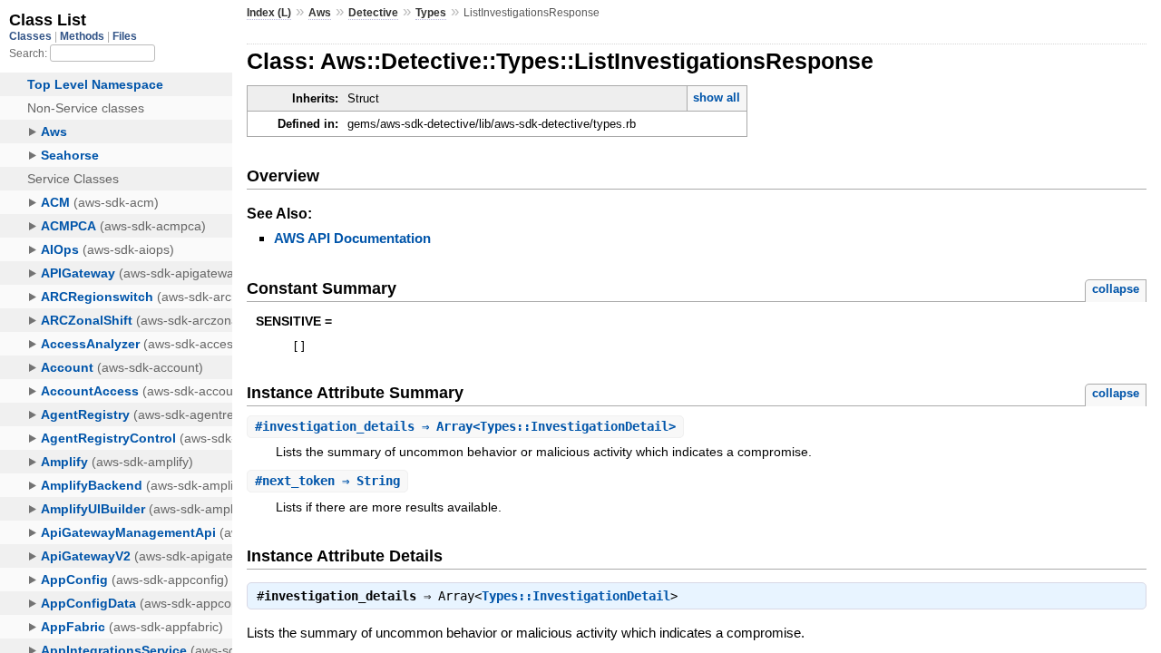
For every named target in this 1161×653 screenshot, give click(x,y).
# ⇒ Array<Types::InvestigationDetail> (465, 426)
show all (716, 97)
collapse (1115, 289)
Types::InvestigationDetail (576, 596)
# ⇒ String (327, 480)
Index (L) (269, 12)
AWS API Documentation (352, 238)
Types (430, 12)
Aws (319, 12)
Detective (373, 12)
